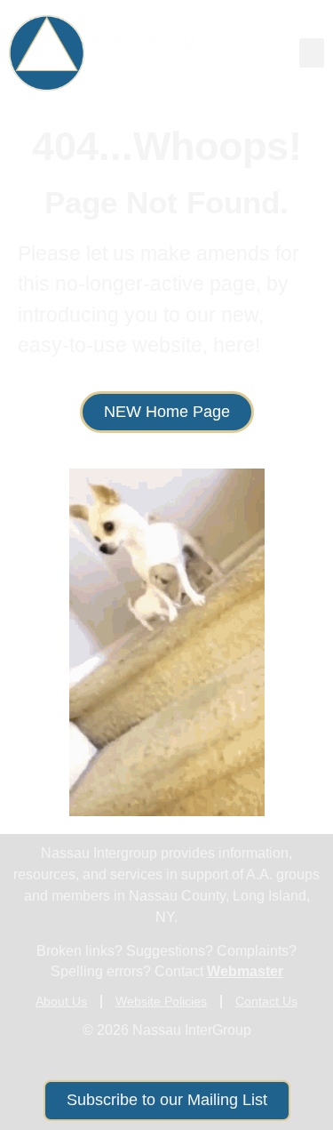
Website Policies (161, 1001)
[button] (311, 53)
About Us (61, 1001)
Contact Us (266, 1001)
